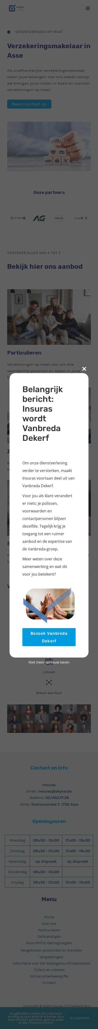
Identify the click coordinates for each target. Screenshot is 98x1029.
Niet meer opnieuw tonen (49, 662)
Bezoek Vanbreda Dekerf (49, 637)
